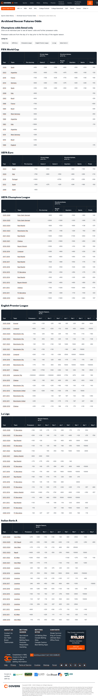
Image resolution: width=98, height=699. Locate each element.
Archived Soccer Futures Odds (26, 15)
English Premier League (42, 43)
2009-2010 (6, 298)
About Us (8, 630)
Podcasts (23, 642)
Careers (7, 635)
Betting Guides (23, 631)
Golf (66, 8)
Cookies (37, 665)
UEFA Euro (15, 43)
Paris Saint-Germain (24, 215)
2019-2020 (6, 246)
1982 (4, 124)
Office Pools (54, 640)
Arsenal (15, 323)
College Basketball (57, 8)
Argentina (14, 72)
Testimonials (8, 642)
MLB (30, 8)
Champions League (26, 43)
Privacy (13, 665)
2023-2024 (6, 225)
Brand (6, 640)
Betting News (24, 640)
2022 (4, 72)
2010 (4, 88)
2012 (4, 184)
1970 (4, 140)
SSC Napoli (17, 542)
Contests (55, 630)
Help (6, 665)
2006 (4, 93)
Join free (90, 2)
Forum (54, 665)
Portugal (14, 179)
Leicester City (17, 375)
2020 (4, 174)
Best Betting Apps (41, 645)
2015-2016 (6, 267)
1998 (4, 103)
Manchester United (19, 390)
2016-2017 (6, 262)
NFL (18, 8)
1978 (4, 129)
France (13, 77)
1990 (4, 114)
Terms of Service (25, 665)
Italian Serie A (63, 43)
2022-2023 (6, 231)
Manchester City (23, 231)
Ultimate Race (55, 638)
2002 (4, 98)
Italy (12, 93)
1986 (4, 119)
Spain (12, 67)
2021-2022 (6, 236)
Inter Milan (21, 298)
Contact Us (8, 633)
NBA (25, 8)
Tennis (72, 8)
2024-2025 (6, 220)
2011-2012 (6, 287)
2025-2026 (6, 215)
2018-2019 (6, 251)
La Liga (54, 43)
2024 (4, 169)
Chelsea (20, 241)
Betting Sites (39, 631)
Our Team (7, 638)
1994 (4, 109)
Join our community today (75, 647)
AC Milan (17, 557)
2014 (4, 83)
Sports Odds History (7, 15)
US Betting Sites (41, 635)
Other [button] (85, 8)
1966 (4, 145)
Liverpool (20, 251)
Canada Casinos (41, 642)
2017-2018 (6, 256)
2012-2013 (6, 282)
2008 (4, 189)
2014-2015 (6, 272)
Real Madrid (21, 225)
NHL (35, 8)
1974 (4, 134)
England (13, 145)
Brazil (12, 98)
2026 (4, 67)
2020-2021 (6, 241)
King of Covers (55, 635)
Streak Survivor (55, 633)
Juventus (17, 568)
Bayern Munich (22, 246)
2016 (4, 179)
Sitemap (46, 665)
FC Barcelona (22, 272)
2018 (4, 77)
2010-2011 (6, 293)
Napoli (16, 552)
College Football (44, 8)
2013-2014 (6, 277)
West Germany (15, 114)
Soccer (78, 8)
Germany (13, 83)
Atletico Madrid (18, 456)
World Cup (5, 43)
